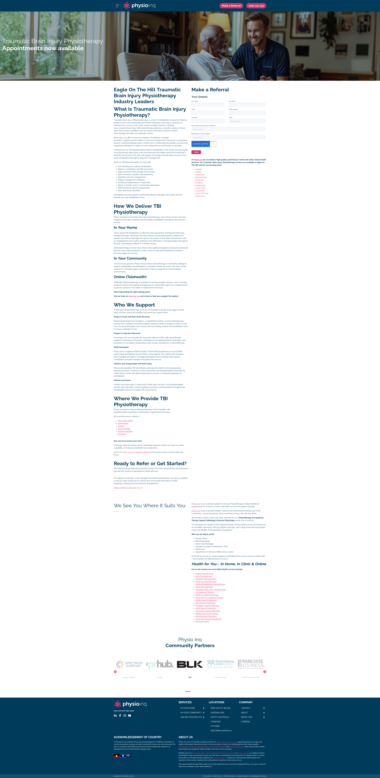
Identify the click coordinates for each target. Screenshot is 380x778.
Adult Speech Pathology (205, 608)
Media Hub (246, 717)
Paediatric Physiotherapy (205, 579)
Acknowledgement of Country (258, 776)
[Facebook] (120, 715)
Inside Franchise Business (190, 677)
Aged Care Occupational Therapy (209, 598)
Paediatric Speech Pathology (207, 606)
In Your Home (187, 708)
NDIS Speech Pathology (205, 603)
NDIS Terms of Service (229, 776)
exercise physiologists (217, 746)
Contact (245, 708)
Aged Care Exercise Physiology (208, 619)
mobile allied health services (226, 742)
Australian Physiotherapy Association (251, 677)
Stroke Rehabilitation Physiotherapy (210, 584)
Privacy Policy (207, 776)
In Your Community (190, 713)
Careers (245, 722)
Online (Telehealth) (191, 717)
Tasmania (122, 434)
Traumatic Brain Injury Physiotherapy (210, 590)
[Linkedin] (115, 715)
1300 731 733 (128, 452)
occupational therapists (199, 746)
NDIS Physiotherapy (203, 576)
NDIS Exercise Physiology (206, 616)
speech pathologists (236, 746)
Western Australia (125, 431)
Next (264, 671)
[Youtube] (129, 715)
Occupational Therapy (204, 592)
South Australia (124, 429)
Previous (115, 671)
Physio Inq (198, 160)
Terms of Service (217, 776)
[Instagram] (124, 715)
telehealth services (220, 758)
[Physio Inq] (139, 5)
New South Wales (125, 421)
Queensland (123, 423)
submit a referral (143, 452)
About (244, 713)
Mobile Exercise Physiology (206, 614)
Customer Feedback (242, 776)
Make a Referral (231, 5)
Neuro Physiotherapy (204, 587)
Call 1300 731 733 (135, 488)
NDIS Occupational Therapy (207, 595)
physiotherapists (184, 746)
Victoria (121, 426)
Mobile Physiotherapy (204, 574)
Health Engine (220, 677)
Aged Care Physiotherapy (206, 582)
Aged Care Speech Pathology (207, 611)
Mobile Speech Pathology (206, 600)
